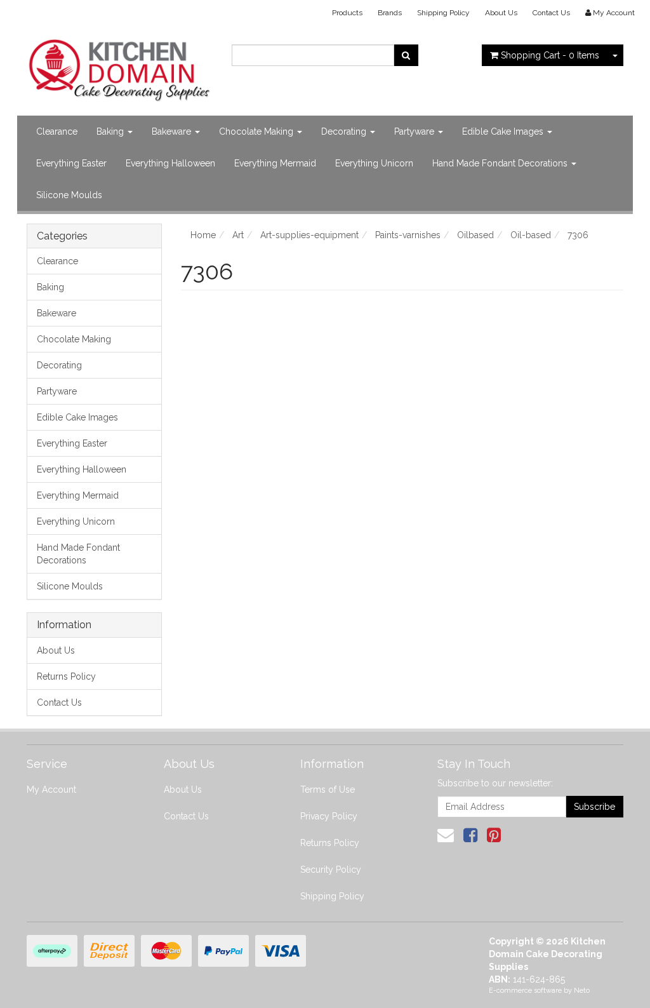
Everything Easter (71, 163)
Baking (111, 131)
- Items (550, 55)
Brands (390, 12)
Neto (582, 990)
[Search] (406, 55)
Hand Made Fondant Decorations (501, 163)
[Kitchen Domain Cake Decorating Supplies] (120, 67)
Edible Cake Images (504, 131)
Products (347, 12)
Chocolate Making (257, 131)
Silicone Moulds (69, 195)
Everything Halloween (170, 163)
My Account (51, 789)
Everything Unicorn (374, 163)
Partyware (415, 131)
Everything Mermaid (275, 163)
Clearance (56, 131)
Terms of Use (327, 789)
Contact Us (551, 12)
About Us (501, 12)
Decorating (345, 131)
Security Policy (330, 869)
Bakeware (173, 131)
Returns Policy (66, 676)
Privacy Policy (328, 816)
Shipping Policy (443, 12)
